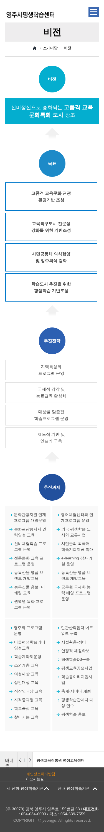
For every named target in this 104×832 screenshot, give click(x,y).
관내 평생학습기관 (74, 788)
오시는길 (36, 779)
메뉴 (93, 12)
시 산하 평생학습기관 (25, 788)
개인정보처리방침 (40, 774)
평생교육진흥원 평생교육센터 (61, 760)
